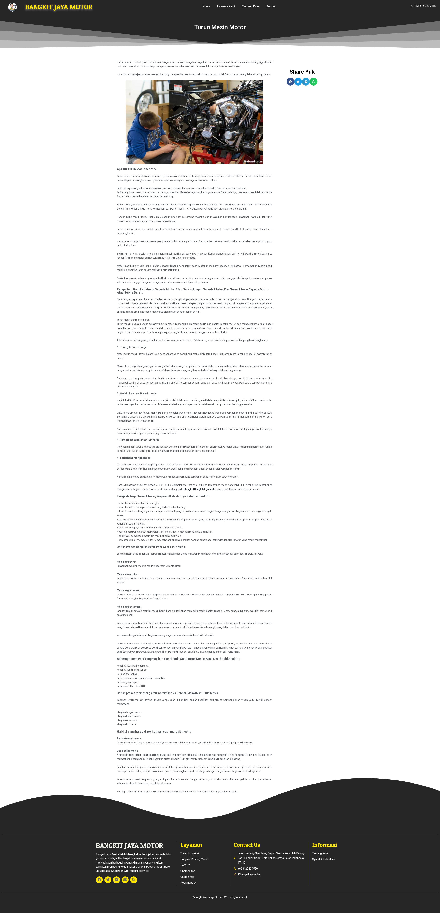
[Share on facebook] (290, 82)
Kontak (271, 6)
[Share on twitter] (298, 82)
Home (206, 6)
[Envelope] (125, 879)
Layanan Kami (226, 6)
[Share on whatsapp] (313, 82)
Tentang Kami (251, 6)
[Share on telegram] (306, 82)
